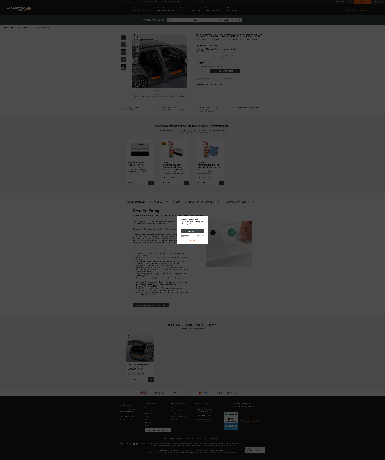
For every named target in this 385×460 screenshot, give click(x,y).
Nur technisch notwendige (185, 235)
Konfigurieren (200, 235)
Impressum (192, 240)
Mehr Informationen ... (188, 226)
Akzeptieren (192, 231)
